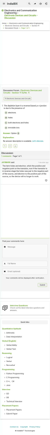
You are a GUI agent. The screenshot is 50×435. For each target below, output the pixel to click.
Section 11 (35, 26)
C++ (8, 381)
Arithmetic (10, 333)
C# (13, 381)
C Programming (12, 377)
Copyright (24, 427)
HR (7, 397)
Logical (9, 357)
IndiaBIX (12, 3)
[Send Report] (15, 146)
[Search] (29, 3)
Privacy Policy (34, 427)
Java (8, 385)
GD (7, 394)
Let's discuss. (38, 141)
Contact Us (14, 427)
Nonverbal (10, 365)
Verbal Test (11, 349)
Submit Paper (11, 414)
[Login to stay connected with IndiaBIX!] (46, 3)
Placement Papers (14, 410)
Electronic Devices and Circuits (17, 26)
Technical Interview (14, 401)
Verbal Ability (11, 345)
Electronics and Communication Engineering (26, 23)
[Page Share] (35, 3)
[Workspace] (10, 146)
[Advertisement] (25, 58)
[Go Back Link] (4, 146)
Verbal (9, 361)
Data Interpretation (14, 337)
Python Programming (15, 373)
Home (4, 23)
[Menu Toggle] (4, 3)
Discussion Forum (11, 28)
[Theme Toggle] (40, 3)
